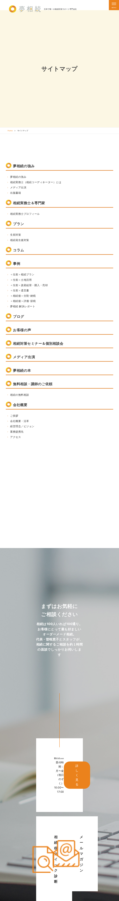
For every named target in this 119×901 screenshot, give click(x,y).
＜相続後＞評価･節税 (23, 301)
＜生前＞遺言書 (19, 290)
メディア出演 (18, 187)
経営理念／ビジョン (22, 426)
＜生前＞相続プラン (22, 274)
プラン (18, 224)
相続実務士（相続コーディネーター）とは (35, 182)
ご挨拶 (14, 415)
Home (10, 131)
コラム (18, 250)
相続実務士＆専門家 (29, 203)
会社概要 (20, 405)
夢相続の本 (22, 370)
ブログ (18, 316)
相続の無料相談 (19, 394)
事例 (16, 263)
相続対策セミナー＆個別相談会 (38, 343)
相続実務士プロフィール (25, 213)
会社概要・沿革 (19, 421)
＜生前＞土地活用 (21, 279)
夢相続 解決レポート (22, 306)
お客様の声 (22, 330)
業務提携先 (17, 431)
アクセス (15, 437)
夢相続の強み (24, 166)
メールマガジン (81, 853)
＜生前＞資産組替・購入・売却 (29, 285)
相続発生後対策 (19, 240)
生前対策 (15, 234)
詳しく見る (77, 775)
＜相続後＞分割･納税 (23, 295)
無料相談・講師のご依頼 (33, 384)
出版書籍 (15, 192)
